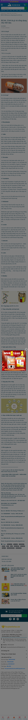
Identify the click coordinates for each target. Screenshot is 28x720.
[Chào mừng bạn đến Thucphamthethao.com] (14, 360)
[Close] (26, 349)
